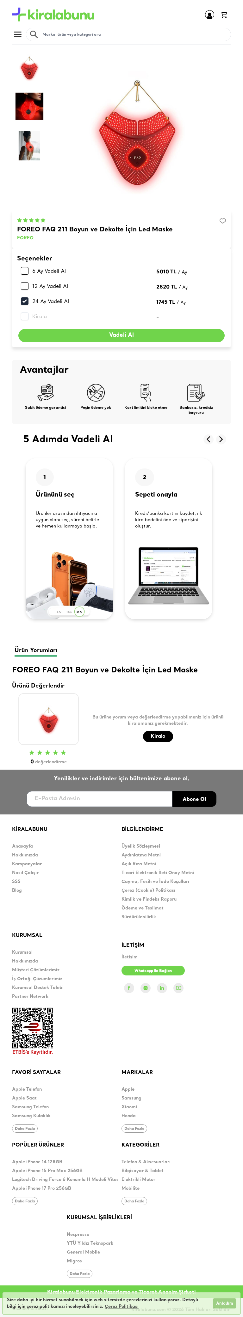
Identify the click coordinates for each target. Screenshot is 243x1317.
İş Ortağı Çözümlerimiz (37, 979)
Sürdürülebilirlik (139, 917)
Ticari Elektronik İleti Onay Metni (158, 873)
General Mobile (83, 1252)
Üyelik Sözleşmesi (141, 846)
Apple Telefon (27, 1089)
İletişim (130, 957)
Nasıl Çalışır (25, 873)
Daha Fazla (25, 1128)
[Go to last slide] (208, 439)
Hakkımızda (25, 855)
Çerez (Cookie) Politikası (148, 890)
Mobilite (131, 1188)
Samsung (131, 1098)
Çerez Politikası (122, 1306)
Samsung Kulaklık (31, 1116)
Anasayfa (22, 846)
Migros (74, 1261)
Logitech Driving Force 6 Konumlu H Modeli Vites (65, 1180)
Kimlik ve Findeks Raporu (149, 899)
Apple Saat (24, 1098)
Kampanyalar (27, 864)
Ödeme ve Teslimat (143, 908)
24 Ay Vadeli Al (50, 301)
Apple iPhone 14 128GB (37, 1162)
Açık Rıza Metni (139, 864)
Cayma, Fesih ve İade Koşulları (155, 882)
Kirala (39, 316)
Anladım (224, 1303)
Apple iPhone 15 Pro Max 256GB (47, 1171)
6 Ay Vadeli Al (49, 271)
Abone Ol (194, 799)
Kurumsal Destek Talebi (38, 988)
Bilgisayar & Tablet (143, 1171)
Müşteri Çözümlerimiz (35, 970)
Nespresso (78, 1234)
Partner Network (30, 996)
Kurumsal (22, 952)
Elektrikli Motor (138, 1180)
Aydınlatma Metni (141, 855)
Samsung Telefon (30, 1107)
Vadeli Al (121, 335)
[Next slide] (221, 439)
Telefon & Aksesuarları (146, 1162)
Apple (128, 1089)
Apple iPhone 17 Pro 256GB (41, 1188)
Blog (17, 890)
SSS (16, 882)
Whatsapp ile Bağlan (153, 970)
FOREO (25, 238)
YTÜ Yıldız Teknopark (90, 1243)
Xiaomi (129, 1107)
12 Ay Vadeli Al (50, 286)
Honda (129, 1116)
